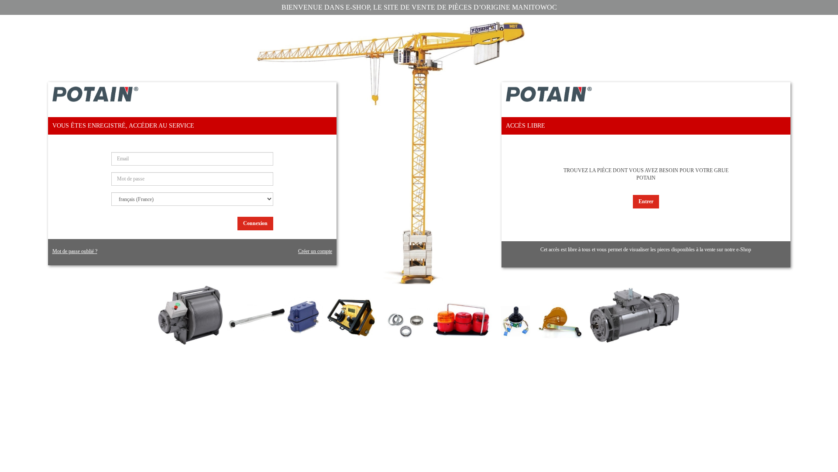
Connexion (255, 223)
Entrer (646, 201)
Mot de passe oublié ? (74, 251)
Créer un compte (315, 251)
